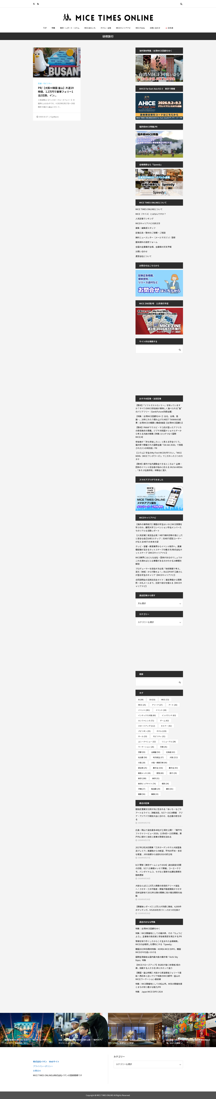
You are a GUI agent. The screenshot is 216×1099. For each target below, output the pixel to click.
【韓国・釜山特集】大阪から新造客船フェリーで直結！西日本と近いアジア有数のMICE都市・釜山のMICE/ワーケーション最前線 (158, 975)
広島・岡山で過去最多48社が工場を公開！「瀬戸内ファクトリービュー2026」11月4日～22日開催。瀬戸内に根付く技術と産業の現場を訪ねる (159, 833)
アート (172, 705)
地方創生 (158, 757)
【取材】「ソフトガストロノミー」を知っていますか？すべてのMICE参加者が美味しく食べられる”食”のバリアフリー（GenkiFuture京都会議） (159, 408)
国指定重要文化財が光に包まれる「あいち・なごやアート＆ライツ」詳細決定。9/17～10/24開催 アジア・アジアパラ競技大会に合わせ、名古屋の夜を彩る (159, 814)
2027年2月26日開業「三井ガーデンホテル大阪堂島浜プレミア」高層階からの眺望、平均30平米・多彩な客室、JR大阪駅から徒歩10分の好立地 (159, 851)
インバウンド (169, 715)
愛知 (160, 773)
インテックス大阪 (147, 715)
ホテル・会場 (105, 28)
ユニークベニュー (147, 741)
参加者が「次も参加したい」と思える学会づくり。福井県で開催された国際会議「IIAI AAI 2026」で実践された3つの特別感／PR (159, 445)
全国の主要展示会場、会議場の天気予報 (154, 246)
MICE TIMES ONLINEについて (149, 209)
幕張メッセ (144, 773)
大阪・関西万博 (159, 762)
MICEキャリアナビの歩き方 (148, 223)
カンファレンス (146, 720)
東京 (142, 778)
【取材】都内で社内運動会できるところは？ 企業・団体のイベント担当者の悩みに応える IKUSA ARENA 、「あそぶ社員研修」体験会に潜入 (159, 467)
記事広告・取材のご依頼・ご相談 (151, 232)
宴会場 (142, 768)
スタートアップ (146, 726)
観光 (169, 789)
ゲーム (164, 720)
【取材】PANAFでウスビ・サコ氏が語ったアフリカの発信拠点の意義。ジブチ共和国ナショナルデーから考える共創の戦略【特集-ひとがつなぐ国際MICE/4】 (159, 432)
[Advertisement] (154, 372)
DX (152, 699)
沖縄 (141, 789)
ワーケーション (146, 747)
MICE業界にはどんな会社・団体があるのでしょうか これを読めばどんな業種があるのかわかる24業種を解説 (159, 560)
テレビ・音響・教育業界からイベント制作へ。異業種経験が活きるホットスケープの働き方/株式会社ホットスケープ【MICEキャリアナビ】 (159, 549)
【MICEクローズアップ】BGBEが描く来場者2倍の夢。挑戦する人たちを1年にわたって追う (158, 966)
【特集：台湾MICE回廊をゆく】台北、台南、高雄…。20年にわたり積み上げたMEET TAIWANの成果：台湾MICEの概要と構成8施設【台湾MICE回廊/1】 (159, 419)
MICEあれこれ (90, 28)
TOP (45, 28)
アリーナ (157, 705)
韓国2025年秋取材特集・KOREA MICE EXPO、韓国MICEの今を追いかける (158, 950)
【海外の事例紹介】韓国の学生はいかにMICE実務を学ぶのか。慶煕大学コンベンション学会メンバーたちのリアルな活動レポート (159, 527)
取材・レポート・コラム (69, 28)
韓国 (154, 794)
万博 (163, 747)
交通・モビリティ (45, 83)
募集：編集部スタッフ (146, 227)
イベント (144, 710)
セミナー (166, 726)
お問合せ (37, 1070)
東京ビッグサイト (147, 783)
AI (140, 699)
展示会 (158, 768)
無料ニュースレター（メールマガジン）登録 (155, 237)
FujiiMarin (54, 117)
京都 (141, 752)
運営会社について (144, 256)
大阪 (174, 757)
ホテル (161, 731)
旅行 (173, 773)
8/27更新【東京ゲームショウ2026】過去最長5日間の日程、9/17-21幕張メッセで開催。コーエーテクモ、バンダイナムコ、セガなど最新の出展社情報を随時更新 (159, 870)
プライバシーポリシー (43, 1066)
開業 (141, 794)
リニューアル (169, 741)
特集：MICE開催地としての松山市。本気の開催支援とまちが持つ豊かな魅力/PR (159, 985)
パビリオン (144, 731)
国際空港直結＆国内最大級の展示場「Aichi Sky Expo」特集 (157, 958)
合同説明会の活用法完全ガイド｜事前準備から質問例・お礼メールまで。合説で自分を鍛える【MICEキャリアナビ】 (159, 583)
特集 (53, 28)
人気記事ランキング (145, 218)
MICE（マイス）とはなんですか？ (151, 213)
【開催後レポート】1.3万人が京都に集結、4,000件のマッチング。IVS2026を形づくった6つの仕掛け (158, 908)
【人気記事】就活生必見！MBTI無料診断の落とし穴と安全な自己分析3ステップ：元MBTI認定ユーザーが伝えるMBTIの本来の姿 (159, 538)
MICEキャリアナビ (123, 28)
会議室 (155, 752)
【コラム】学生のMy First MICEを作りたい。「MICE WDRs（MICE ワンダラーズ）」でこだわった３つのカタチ (159, 456)
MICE (165, 699)
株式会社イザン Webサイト (46, 1061)
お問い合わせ (155, 28)
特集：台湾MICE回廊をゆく (148, 928)
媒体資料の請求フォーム (147, 242)
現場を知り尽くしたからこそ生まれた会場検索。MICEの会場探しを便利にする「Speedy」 (158, 943)
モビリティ (159, 736)
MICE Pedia (140, 28)
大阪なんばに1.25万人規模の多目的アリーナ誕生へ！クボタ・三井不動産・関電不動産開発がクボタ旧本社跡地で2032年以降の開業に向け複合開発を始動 (159, 890)
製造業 (155, 789)
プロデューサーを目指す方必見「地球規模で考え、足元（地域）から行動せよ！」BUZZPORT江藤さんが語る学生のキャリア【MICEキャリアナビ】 (159, 571)
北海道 (170, 752)
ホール (142, 736)
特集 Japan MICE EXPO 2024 (149, 991)
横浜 (165, 783)
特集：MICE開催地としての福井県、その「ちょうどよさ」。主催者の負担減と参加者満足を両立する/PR (159, 935)
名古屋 (142, 757)
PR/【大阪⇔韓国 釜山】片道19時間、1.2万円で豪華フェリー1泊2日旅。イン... (56, 91)
